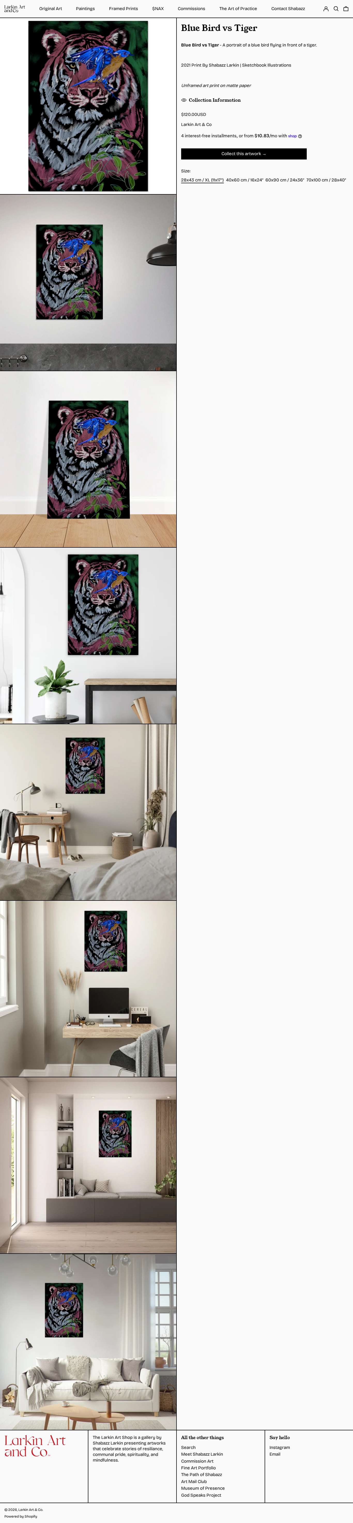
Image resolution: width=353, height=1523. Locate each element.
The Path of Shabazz (201, 1474)
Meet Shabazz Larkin (202, 1454)
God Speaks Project (201, 1495)
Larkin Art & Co (196, 124)
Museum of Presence (203, 1488)
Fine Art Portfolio (198, 1468)
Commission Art (197, 1461)
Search (188, 1447)
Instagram (280, 1447)
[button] (336, 8)
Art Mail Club (194, 1481)
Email (275, 1454)
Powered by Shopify (20, 1516)
